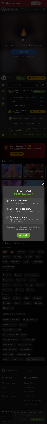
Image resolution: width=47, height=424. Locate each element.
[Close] (43, 183)
